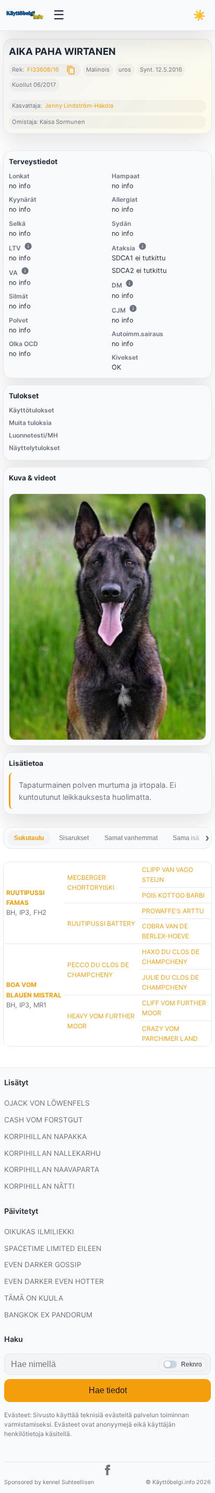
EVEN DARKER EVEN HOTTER (54, 1281)
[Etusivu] (25, 15)
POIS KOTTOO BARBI (173, 895)
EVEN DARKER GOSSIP (42, 1264)
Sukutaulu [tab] (29, 838)
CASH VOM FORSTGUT (43, 1120)
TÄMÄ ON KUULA (33, 1298)
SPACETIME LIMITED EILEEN (52, 1248)
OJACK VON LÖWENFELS (47, 1103)
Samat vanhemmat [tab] (131, 838)
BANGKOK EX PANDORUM (48, 1315)
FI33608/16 (43, 69)
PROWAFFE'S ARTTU (173, 911)
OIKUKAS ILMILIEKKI (39, 1231)
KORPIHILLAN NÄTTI (39, 1186)
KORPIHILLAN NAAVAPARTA (51, 1169)
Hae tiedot (108, 1390)
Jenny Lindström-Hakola (79, 105)
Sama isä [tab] (186, 838)
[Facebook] (107, 1471)
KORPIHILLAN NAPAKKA (45, 1136)
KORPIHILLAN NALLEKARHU (52, 1153)
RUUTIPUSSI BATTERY (101, 923)
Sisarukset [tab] (74, 838)
